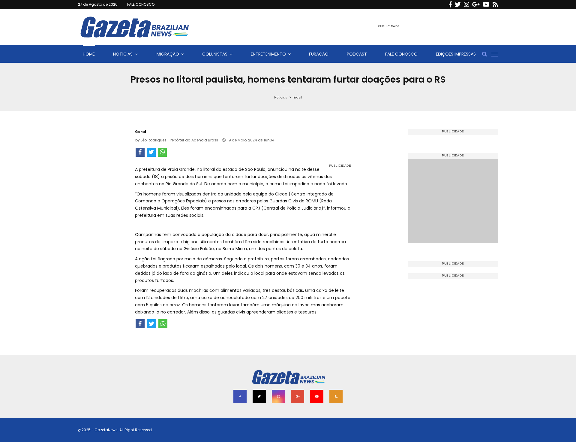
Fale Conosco (401, 54)
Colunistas (214, 54)
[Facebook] (450, 4)
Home (89, 54)
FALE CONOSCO (140, 4)
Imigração (167, 54)
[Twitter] (458, 4)
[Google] (476, 4)
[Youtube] (486, 4)
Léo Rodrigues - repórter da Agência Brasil (179, 140)
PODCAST (357, 54)
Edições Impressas (456, 54)
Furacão (318, 54)
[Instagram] (466, 4)
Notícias (123, 54)
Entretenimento (268, 54)
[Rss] (495, 4)
